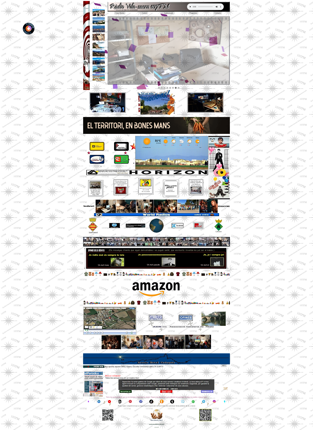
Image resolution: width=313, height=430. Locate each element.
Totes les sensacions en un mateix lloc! (122, 378)
